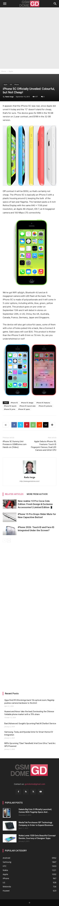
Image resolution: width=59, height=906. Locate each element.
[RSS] (26, 791)
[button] (4, 3)
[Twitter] (20, 425)
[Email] (45, 425)
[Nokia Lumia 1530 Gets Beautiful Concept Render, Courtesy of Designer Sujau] (9, 838)
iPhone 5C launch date (27, 406)
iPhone (16, 84)
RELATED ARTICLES (14, 494)
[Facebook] (14, 425)
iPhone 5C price (9, 409)
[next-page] (9, 540)
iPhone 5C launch (10, 406)
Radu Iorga (9, 97)
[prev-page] (4, 540)
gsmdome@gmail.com (35, 784)
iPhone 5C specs (24, 409)
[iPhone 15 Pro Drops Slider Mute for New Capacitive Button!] (9, 517)
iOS (11, 84)
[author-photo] (29, 473)
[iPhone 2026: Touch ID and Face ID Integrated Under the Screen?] (9, 530)
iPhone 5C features (43, 403)
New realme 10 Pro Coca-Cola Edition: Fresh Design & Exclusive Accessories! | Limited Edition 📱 (35, 504)
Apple (11, 71)
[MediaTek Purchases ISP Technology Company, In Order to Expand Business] (9, 826)
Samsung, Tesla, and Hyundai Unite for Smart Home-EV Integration (28, 733)
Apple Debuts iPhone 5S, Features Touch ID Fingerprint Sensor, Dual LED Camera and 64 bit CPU (43, 445)
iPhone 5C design (27, 403)
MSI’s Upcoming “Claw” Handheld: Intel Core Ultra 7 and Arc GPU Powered (30, 744)
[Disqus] (29, 581)
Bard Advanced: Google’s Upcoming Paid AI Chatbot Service (30, 723)
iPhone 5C (14, 403)
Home (3, 71)
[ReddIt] (39, 425)
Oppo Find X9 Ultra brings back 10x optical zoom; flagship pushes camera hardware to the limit (29, 701)
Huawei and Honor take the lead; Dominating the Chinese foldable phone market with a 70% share (29, 712)
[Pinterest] (27, 425)
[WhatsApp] (33, 425)
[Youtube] (40, 791)
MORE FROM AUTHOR (37, 494)
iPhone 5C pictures (45, 406)
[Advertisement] (29, 38)
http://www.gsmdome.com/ (30, 481)
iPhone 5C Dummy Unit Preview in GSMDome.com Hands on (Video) (14, 444)
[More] (52, 425)
